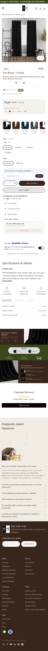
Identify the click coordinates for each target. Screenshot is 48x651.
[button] (44, 8)
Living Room (29, 562)
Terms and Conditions (33, 598)
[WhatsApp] (18, 644)
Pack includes (19, 300)
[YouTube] (11, 644)
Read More (7, 281)
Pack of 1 (20, 163)
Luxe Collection (7, 577)
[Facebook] (7, 644)
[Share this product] (24, 83)
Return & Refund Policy (33, 594)
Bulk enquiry (6, 598)
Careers (5, 594)
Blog (3, 626)
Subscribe (28, 544)
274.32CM (8, 152)
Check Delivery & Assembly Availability (18, 171)
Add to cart (31, 183)
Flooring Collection (9, 574)
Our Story (5, 591)
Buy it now (24, 190)
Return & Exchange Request (35, 609)
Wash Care (30, 300)
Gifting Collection (8, 581)
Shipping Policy (30, 591)
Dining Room (29, 574)
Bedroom (28, 566)
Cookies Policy (30, 606)
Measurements (7, 300)
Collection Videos (8, 602)
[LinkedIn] (15, 644)
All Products (9, 14)
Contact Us (6, 619)
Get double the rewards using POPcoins (15, 196)
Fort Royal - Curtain (19, 14)
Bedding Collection (9, 570)
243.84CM (29, 147)
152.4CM (7, 147)
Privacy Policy (30, 602)
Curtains (5, 562)
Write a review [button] (24, 405)
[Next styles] (44, 126)
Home (3, 14)
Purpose (5, 606)
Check (39, 176)
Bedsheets (6, 566)
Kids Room (29, 570)
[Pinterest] (22, 644)
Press (4, 609)
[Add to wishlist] (16, 83)
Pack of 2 (8, 163)
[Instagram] (3, 644)
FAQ (3, 623)
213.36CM (18, 147)
